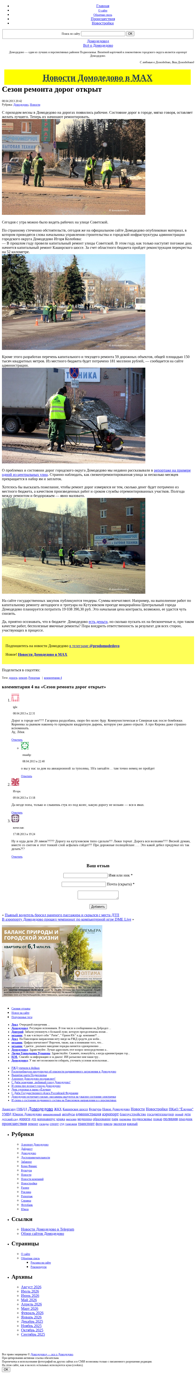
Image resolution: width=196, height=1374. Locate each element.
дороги (13, 677)
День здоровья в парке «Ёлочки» (31, 1089)
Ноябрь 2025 (31, 1326)
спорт (54, 1124)
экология (119, 1124)
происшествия (14, 1123)
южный (132, 1124)
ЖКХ (58, 1109)
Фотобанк (27, 1205)
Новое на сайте (20, 1013)
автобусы (68, 1114)
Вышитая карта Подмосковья (29, 1075)
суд (62, 1124)
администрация (88, 1114)
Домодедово (20, 104)
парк (115, 1119)
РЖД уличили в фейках (25, 1068)
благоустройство (133, 1114)
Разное (25, 1187)
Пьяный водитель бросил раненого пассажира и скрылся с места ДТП (62, 915)
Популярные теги (21, 1017)
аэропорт (110, 1114)
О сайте (102, 10)
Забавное (26, 1161)
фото (99, 1124)
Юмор (25, 1209)
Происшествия (103, 19)
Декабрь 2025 (32, 1321)
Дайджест (27, 1149)
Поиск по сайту (71, 33)
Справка (26, 1200)
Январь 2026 (31, 1317)
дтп (33, 1119)
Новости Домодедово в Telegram (47, 1229)
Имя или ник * (121, 875)
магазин (71, 1119)
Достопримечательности (35, 1157)
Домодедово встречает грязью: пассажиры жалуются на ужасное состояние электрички (63, 1096)
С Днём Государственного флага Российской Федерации (44, 1093)
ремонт (23, 677)
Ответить (16, 739)
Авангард (9, 1109)
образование (102, 1119)
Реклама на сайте (41, 1262)
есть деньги (98, 622)
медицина (84, 1119)
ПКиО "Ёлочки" (181, 1109)
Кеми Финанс (29, 1166)
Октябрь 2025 (32, 1330)
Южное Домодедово (27, 1114)
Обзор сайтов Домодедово (42, 1233)
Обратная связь (102, 15)
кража (60, 1119)
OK (6, 1369)
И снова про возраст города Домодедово (35, 1086)
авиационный (52, 1114)
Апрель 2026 (31, 1304)
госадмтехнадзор (160, 1114)
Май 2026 (29, 1300)
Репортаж (34, 677)
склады (44, 1124)
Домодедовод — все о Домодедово (52, 1354)
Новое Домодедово (116, 1109)
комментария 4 (53, 677)
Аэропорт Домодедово (35, 1144)
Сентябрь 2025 (33, 1334)
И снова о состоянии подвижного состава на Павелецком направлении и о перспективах (63, 1100)
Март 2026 (29, 1308)
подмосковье (142, 1119)
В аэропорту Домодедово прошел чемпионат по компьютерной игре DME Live (66, 919)
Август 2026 (31, 1287)
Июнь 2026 (30, 1296)
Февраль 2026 (32, 1313)
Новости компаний (32, 1179)
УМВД (6, 1114)
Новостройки (103, 23)
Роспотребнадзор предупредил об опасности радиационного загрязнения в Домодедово (63, 1071)
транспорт (86, 1124)
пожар (157, 1119)
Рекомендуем (39, 1267)
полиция (170, 1119)
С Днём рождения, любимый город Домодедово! (41, 1082)
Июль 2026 (30, 1291)
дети (187, 1114)
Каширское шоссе (75, 1109)
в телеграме (94, 646)
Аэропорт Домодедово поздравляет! (33, 1078)
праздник (185, 1119)
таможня (71, 1124)
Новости (35, 104)
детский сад (10, 1119)
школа (107, 1124)
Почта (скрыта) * (121, 884)
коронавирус (46, 1119)
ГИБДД (21, 1109)
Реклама (26, 1192)
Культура (95, 1109)
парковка (125, 1119)
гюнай (179, 1114)
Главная (102, 6)
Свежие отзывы (20, 1008)
